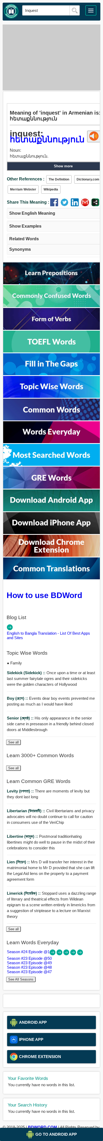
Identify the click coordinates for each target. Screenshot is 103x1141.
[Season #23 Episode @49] (66, 954)
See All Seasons (21, 979)
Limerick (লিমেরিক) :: (24, 893)
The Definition (59, 179)
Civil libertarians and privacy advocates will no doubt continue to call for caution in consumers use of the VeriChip (51, 817)
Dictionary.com (88, 179)
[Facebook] (55, 205)
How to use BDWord (44, 595)
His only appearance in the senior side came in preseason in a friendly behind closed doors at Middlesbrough (50, 724)
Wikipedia (51, 189)
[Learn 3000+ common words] (51, 419)
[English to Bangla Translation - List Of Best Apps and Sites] (10, 628)
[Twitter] (65, 205)
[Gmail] (86, 205)
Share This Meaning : (28, 202)
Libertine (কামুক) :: (23, 836)
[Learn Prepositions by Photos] (51, 283)
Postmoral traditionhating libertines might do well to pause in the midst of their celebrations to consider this (51, 842)
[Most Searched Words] (51, 464)
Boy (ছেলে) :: (18, 698)
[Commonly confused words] (51, 305)
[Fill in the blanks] (51, 373)
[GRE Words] (51, 487)
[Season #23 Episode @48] (73, 954)
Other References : (25, 179)
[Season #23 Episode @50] (60, 954)
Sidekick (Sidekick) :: (26, 672)
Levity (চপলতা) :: (21, 791)
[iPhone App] (51, 532)
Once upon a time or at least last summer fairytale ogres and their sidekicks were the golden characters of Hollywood (51, 678)
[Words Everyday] (51, 441)
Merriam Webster (23, 189)
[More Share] (95, 205)
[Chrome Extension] (51, 555)
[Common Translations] (51, 578)
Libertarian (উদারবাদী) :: (26, 811)
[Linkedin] (76, 205)
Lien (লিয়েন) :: (19, 862)
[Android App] (51, 510)
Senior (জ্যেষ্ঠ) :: (21, 718)
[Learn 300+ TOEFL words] (51, 351)
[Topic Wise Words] (51, 396)
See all (13, 742)
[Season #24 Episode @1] (53, 954)
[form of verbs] (51, 328)
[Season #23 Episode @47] (80, 954)
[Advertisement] (52, 57)
